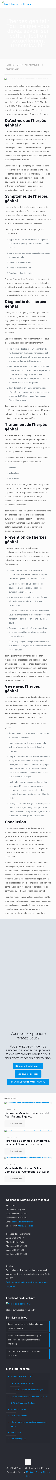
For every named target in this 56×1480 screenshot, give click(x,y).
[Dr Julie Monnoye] (16, 4)
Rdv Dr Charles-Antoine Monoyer (29, 1390)
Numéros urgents (18, 1409)
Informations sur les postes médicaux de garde (28, 1424)
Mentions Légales (18, 1439)
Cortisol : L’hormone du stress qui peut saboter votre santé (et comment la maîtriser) (24, 1340)
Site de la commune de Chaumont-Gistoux (29, 1397)
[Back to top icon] (28, 1462)
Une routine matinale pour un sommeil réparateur (24, 1353)
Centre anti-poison (19, 1416)
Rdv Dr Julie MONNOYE (24, 1383)
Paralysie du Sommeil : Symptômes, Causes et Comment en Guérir (27, 1142)
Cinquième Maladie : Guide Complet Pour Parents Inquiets (26, 1115)
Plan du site (16, 1432)
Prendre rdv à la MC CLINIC (22, 1376)
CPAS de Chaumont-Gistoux (23, 1403)
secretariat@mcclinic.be (22, 1222)
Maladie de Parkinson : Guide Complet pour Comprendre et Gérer (26, 1170)
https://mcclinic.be (26, 1226)
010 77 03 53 (21, 1218)
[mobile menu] (52, 4)
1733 (11, 1278)
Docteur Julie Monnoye (27, 65)
